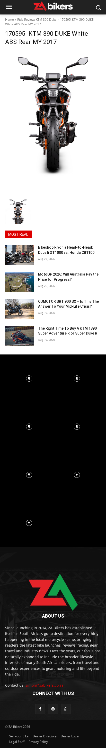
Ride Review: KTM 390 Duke (37, 19)
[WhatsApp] (66, 709)
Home (9, 19)
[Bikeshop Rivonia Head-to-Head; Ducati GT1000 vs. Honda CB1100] (19, 255)
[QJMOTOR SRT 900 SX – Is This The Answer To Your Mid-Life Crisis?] (19, 309)
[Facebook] (40, 709)
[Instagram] (53, 709)
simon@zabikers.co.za (44, 685)
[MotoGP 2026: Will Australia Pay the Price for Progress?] (19, 282)
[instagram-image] (29, 378)
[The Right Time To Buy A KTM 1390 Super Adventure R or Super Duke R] (19, 336)
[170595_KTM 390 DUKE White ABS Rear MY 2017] (53, 123)
